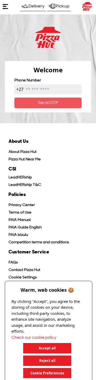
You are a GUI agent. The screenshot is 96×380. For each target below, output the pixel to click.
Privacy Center (22, 205)
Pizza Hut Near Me (25, 159)
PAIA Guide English (25, 227)
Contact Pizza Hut (24, 270)
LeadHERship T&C (25, 185)
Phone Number (27, 80)
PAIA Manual (20, 220)
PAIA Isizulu (18, 235)
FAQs (13, 263)
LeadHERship (20, 177)
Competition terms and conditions (39, 242)
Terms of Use (20, 213)
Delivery (37, 6)
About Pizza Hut (23, 152)
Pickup (62, 6)
